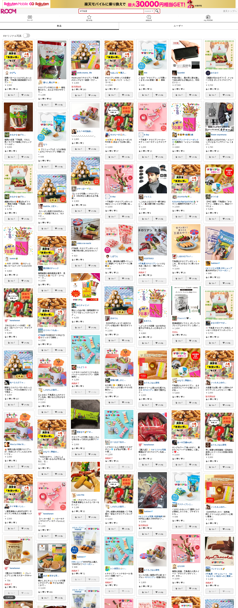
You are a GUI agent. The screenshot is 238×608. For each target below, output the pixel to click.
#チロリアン (151, 263)
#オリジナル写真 (158, 450)
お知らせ (149, 18)
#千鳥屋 (41, 335)
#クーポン (87, 564)
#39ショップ (77, 562)
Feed (30, 18)
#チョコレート (221, 574)
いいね (26, 95)
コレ (12, 95)
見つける (89, 18)
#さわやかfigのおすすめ (182, 202)
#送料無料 (158, 516)
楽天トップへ (230, 11)
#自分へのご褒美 (223, 576)
